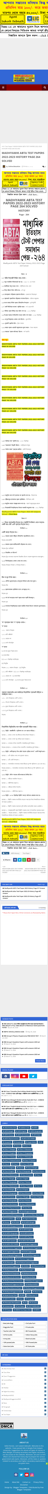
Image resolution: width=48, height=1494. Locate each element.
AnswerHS (8, 1142)
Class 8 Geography (10, 1193)
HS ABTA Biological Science (13, 1226)
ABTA (35, 1128)
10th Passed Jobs (31, 1342)
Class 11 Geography (25, 1153)
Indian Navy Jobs (31, 1335)
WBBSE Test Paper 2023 (23, 1310)
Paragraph (30, 1299)
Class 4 (7, 1164)
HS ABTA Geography (11, 1233)
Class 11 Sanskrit (30, 1160)
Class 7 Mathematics (11, 1186)
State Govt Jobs (8, 1346)
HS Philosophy (9, 1262)
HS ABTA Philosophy (11, 1237)
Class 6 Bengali (32, 1168)
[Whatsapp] (24, 860)
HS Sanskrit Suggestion (12, 1266)
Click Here (13, 514)
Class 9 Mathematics (28, 1204)
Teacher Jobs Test (9, 1331)
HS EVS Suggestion (29, 1251)
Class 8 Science (9, 1197)
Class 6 (21, 1168)
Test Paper (8, 146)
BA (41, 1142)
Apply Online (32, 1142)
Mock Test (38, 1292)
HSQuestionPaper (38, 1266)
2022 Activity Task (10, 1128)
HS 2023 (16, 1222)
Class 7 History (25, 1182)
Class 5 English (9, 1168)
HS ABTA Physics (27, 1237)
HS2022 (26, 1266)
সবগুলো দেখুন (41, 884)
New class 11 (33, 1295)
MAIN (28, 1292)
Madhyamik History (30, 1273)
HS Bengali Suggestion (30, 1244)
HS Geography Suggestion (13, 1255)
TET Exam (8, 1310)
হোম (3, 146)
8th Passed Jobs (31, 1331)
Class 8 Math (39, 1193)
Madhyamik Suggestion (34, 1281)
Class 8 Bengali (9, 1189)
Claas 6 (18, 1146)
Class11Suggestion (11, 1211)
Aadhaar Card (25, 1128)
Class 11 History (10, 1157)
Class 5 (16, 1164)
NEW (22, 1295)
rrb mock (34, 1303)
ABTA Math (37, 1135)
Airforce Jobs (7, 1335)
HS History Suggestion (33, 1255)
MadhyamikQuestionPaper (13, 1288)
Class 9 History (25, 1200)
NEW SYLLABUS (10, 1299)
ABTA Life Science (23, 1135)
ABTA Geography (36, 1131)
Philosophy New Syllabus (12, 1303)
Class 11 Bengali (10, 1149)
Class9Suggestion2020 (28, 1211)
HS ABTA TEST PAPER (27, 1241)
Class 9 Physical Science (12, 1208)
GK (19, 1219)
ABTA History (15, 853)
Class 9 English (37, 1197)
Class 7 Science (27, 1186)
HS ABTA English (26, 1230)
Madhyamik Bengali (11, 1270)
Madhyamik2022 (32, 1284)
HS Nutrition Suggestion (25, 1259)
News (21, 1299)
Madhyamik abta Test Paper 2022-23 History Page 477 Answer (22, 897)
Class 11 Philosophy (25, 1157)
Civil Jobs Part (30, 1323)
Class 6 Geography (24, 1171)
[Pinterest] (29, 860)
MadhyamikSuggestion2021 (34, 1288)
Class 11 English (10, 1153)
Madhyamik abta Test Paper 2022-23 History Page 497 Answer (22, 892)
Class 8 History (25, 1193)
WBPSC (37, 1310)
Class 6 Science (27, 1175)
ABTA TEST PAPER (29, 1138)
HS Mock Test (9, 1259)
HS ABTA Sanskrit (10, 1241)
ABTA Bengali (9, 1131)
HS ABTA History (27, 1233)
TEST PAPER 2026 (34, 1306)
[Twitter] (20, 860)
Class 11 (27, 1146)
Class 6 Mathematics (11, 1175)
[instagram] (15, 1076)
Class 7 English (23, 1179)
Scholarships (9, 1306)
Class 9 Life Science (11, 1204)
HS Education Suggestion (33, 1248)
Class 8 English (23, 1189)
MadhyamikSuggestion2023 (13, 1292)
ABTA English (22, 1131)
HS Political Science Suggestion (28, 1262)
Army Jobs (6, 1339)
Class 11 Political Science (12, 1160)
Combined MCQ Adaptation (13, 1215)
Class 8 (39, 1186)
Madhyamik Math (29, 1277)
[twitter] (33, 1076)
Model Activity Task (11, 1295)
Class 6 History (39, 1171)
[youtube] (24, 1076)
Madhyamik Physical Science (13, 1281)
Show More (40, 1061)
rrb (26, 1303)
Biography (8, 1146)
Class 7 (39, 1175)
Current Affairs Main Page (34, 1215)
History (7, 1222)
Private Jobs (30, 1327)
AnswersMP (19, 1142)
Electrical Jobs (30, 1339)
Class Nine (27, 1208)
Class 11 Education (25, 1149)
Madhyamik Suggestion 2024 (14, 1284)
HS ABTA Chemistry (32, 1226)
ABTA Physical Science (12, 1138)
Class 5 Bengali (27, 1164)
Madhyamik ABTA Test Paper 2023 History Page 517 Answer (24, 888)
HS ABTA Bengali (29, 1222)
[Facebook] (15, 860)
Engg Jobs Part (8, 1327)
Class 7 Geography (10, 1182)
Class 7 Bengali (9, 1179)
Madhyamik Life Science (12, 1277)
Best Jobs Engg (8, 1323)
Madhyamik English (28, 1270)
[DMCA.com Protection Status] (7, 1428)
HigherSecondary (30, 1219)
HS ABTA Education (11, 1230)
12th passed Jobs (9, 1342)
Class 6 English (9, 1171)
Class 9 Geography (10, 1200)
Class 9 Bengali (23, 1197)
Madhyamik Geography (12, 1273)
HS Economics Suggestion (13, 1248)
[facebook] (6, 1076)
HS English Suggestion (12, 1251)
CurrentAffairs (9, 1219)
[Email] (33, 860)
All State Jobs (30, 1346)
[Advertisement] (24, 116)
